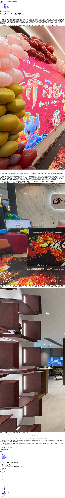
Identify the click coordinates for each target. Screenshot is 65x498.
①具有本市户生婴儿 (6, 449)
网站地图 (4, 467)
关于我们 (5, 5)
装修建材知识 (6, 6)
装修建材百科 (6, 7)
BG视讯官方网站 (3, 11)
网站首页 (5, 4)
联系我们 (5, 8)
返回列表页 (2, 451)
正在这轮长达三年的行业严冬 (8, 447)
